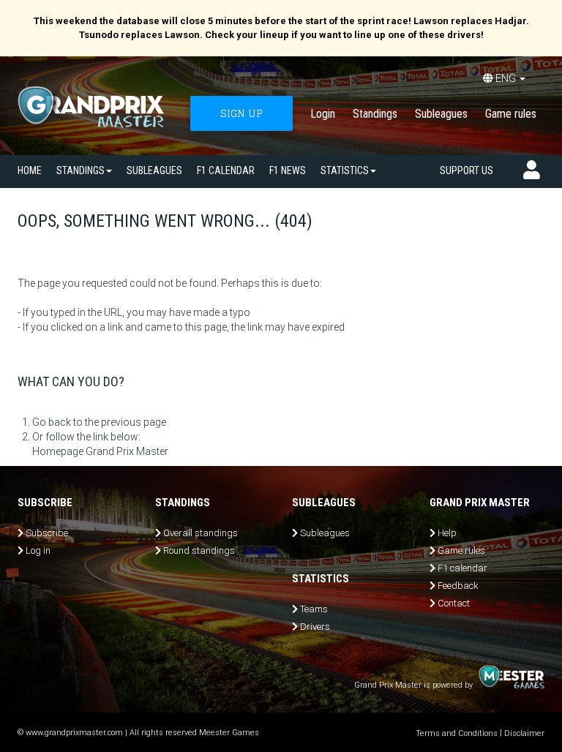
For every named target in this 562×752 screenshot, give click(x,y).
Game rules (510, 114)
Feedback (458, 585)
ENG (505, 78)
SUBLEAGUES (154, 170)
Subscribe (47, 532)
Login (322, 114)
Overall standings (200, 532)
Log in (38, 550)
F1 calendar (226, 170)
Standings (375, 114)
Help (447, 532)
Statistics (345, 170)
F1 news (287, 170)
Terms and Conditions (457, 733)
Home (30, 170)
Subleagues (441, 114)
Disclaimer (524, 733)
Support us (466, 170)
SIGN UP (241, 113)
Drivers (315, 626)
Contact (454, 603)
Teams (314, 609)
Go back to (57, 422)
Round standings (199, 550)
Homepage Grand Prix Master (100, 451)
